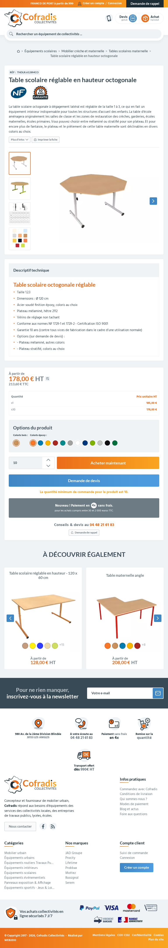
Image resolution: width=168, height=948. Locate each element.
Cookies (159, 935)
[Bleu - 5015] (122, 646)
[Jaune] (33, 646)
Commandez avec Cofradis (138, 789)
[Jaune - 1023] (130, 646)
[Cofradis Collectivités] (30, 18)
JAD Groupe (73, 853)
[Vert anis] (55, 646)
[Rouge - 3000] (137, 646)
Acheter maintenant (108, 462)
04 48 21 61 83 (102, 525)
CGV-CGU (123, 935)
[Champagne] (47, 646)
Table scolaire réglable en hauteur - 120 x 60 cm (43, 575)
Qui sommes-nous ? (133, 799)
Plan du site (156, 940)
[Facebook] (43, 826)
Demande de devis (84, 480)
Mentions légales (104, 935)
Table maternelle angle (125, 575)
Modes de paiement (134, 804)
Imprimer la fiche (47, 139)
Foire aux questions (133, 814)
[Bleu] (40, 646)
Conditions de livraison (136, 794)
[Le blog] (52, 826)
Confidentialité (141, 935)
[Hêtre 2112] (115, 646)
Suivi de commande (134, 853)
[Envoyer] (158, 693)
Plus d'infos (17, 139)
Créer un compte (93, 3)
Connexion (115, 3)
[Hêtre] (25, 646)
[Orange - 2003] (108, 646)
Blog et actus (129, 809)
